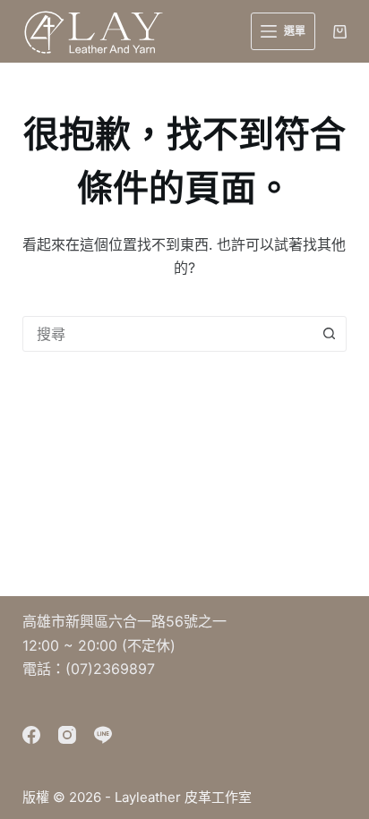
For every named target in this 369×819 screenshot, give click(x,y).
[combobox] (168, 334)
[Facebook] (31, 735)
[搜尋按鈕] (329, 334)
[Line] (103, 735)
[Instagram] (67, 735)
